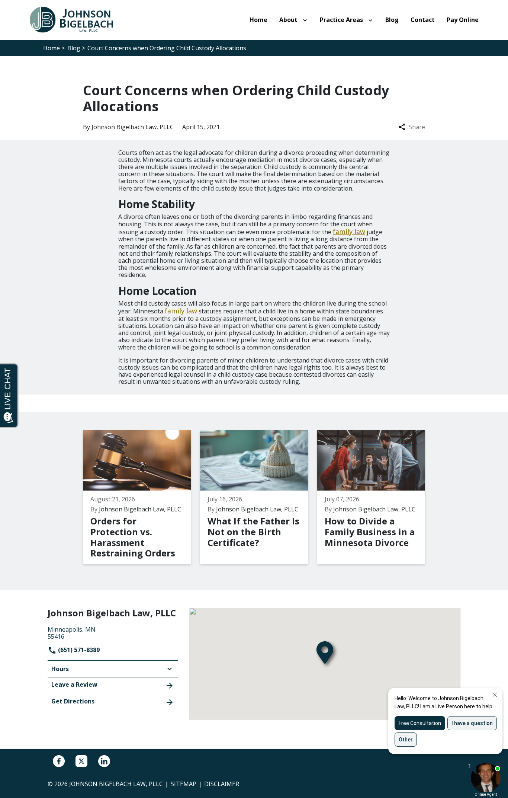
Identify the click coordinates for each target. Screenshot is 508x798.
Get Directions (72, 701)
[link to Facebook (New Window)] (59, 761)
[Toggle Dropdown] (306, 20)
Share (417, 127)
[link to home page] (75, 19)
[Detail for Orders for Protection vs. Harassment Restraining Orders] (141, 497)
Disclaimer (221, 784)
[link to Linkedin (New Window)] (104, 761)
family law (349, 231)
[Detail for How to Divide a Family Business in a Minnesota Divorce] (375, 497)
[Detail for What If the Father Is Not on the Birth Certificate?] (258, 497)
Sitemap (183, 784)
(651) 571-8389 (78, 650)
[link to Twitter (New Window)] (81, 761)
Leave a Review (74, 684)
